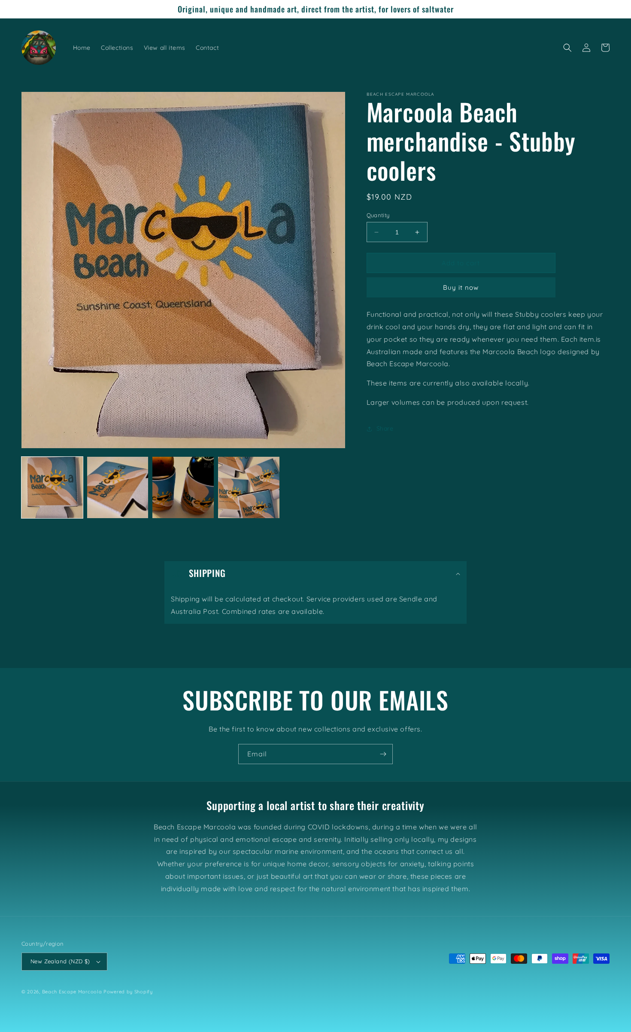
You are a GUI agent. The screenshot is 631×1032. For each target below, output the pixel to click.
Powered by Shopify (128, 992)
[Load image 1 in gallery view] (52, 487)
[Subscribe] (382, 754)
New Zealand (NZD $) (60, 961)
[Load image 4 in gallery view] (248, 487)
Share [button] (385, 429)
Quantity (378, 215)
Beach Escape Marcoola (72, 992)
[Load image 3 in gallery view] (183, 487)
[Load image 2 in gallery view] (118, 487)
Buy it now (461, 288)
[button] (567, 47)
